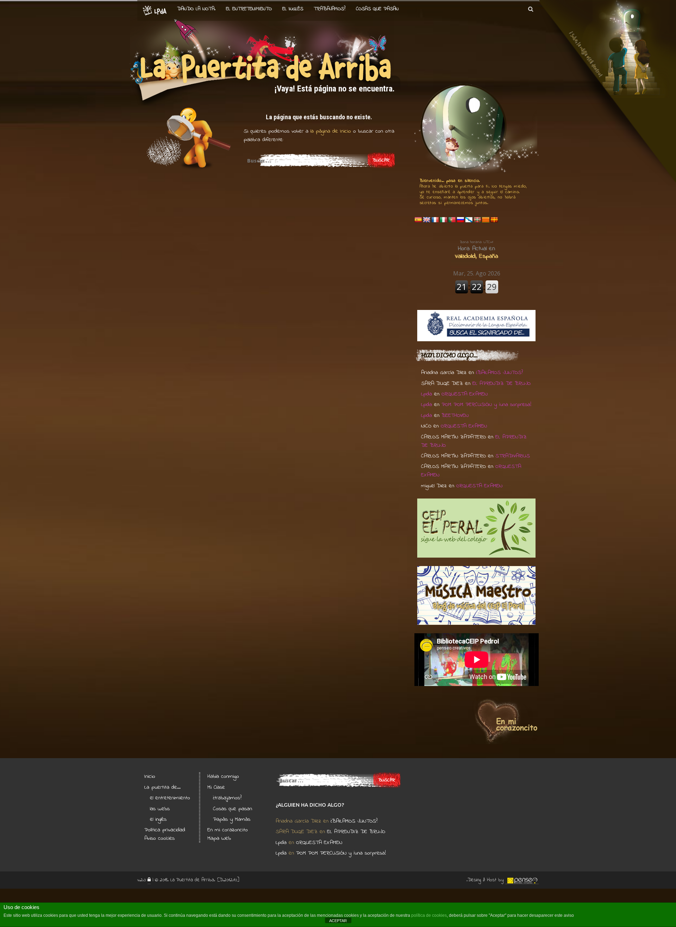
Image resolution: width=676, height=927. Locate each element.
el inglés (158, 819)
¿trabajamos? (227, 798)
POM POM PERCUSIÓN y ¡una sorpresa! (486, 404)
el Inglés (292, 9)
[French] (435, 220)
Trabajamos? (329, 9)
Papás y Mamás (231, 819)
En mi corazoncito (227, 830)
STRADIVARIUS (512, 456)
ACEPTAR (338, 921)
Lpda (426, 394)
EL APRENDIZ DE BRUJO (501, 383)
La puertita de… (162, 787)
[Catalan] (486, 220)
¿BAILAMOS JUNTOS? (499, 372)
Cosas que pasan (377, 9)
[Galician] (469, 220)
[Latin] (494, 220)
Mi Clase (216, 787)
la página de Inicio (329, 131)
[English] (427, 220)
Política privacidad (164, 830)
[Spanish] (418, 220)
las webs (160, 809)
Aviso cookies (159, 838)
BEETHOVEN (455, 415)
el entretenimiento (249, 9)
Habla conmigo (223, 776)
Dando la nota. (196, 9)
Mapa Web (219, 838)
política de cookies (429, 915)
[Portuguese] (452, 220)
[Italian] (443, 220)
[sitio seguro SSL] (149, 880)
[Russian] (460, 220)
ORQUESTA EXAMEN (465, 394)
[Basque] (477, 220)
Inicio (149, 776)
